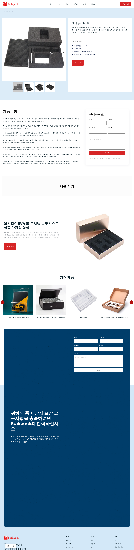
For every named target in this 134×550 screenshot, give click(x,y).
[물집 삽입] (51, 300)
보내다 (107, 153)
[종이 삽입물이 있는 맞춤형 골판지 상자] (83, 300)
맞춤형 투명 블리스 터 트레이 (116, 317)
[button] (2, 302)
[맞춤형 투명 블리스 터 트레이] (116, 300)
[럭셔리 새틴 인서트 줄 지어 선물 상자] (18, 300)
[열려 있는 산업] (69, 4)
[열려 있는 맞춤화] (78, 4)
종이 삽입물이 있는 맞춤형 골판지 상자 (83, 317)
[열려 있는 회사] (87, 4)
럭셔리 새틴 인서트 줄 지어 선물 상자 (18, 317)
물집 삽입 (50, 317)
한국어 (12, 546)
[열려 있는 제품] (61, 4)
